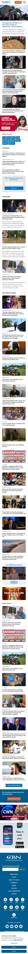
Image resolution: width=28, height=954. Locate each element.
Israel (18, 137)
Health (13, 140)
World (13, 137)
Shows (18, 140)
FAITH (14, 877)
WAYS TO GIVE (14, 880)
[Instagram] (16, 926)
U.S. (4, 137)
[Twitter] (21, 926)
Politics (8, 137)
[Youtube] (7, 926)
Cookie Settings (14, 943)
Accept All (14, 951)
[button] (24, 2)
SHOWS (14, 888)
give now (18, 2)
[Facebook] (11, 926)
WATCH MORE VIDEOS (14, 785)
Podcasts (5, 143)
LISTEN (14, 894)
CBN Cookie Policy (18, 940)
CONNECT (14, 883)
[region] (14, 943)
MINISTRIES (14, 874)
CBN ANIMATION (14, 891)
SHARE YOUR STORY (14, 799)
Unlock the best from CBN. (10, 866)
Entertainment (6, 140)
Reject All (14, 947)
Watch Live (11, 143)
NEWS (14, 885)
